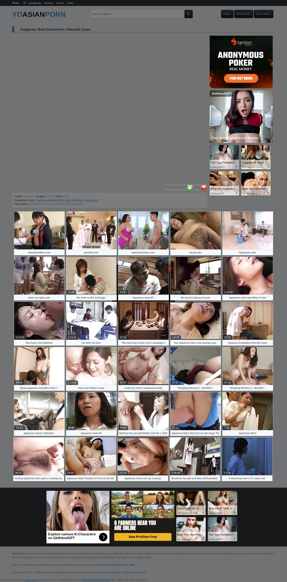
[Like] (189, 187)
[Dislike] (203, 187)
